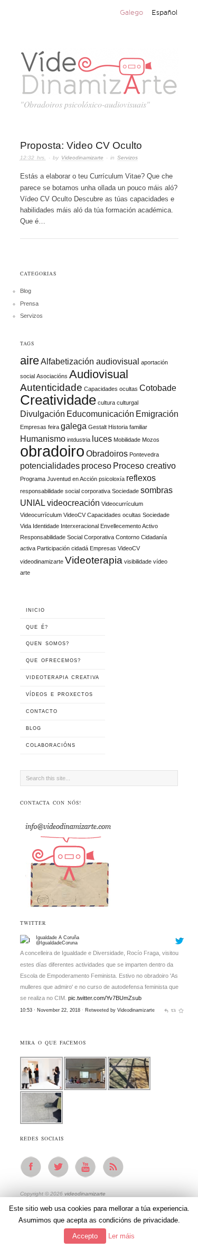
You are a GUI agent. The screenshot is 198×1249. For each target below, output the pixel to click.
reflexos (141, 478)
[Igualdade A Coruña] (26, 941)
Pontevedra (144, 454)
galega (74, 426)
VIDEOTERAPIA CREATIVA (62, 677)
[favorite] (181, 1010)
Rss (116, 1166)
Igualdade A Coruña (57, 937)
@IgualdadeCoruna (57, 942)
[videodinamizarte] (99, 70)
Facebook (34, 1166)
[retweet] (173, 1010)
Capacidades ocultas (111, 389)
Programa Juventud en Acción (58, 479)
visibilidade (138, 561)
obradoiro (52, 451)
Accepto (85, 1236)
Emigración (157, 413)
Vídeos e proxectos (59, 694)
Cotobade (157, 387)
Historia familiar (127, 427)
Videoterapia (93, 560)
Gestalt (97, 427)
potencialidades (50, 465)
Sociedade (125, 491)
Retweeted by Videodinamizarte (120, 1010)
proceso (96, 465)
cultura (106, 402)
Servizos (127, 157)
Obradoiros (107, 453)
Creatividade (58, 400)
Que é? (37, 627)
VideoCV (129, 548)
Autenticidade (51, 387)
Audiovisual (98, 374)
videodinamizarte (41, 561)
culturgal (127, 402)
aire (29, 360)
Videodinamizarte (82, 157)
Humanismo (42, 438)
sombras (156, 490)
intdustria (78, 439)
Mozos (150, 439)
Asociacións (52, 376)
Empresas (33, 427)
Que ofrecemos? (53, 660)
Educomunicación (100, 413)
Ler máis (121, 1236)
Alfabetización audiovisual (90, 361)
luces (102, 438)
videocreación (73, 502)
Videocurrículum (122, 504)
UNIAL (32, 502)
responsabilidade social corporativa (65, 491)
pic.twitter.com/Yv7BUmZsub (105, 998)
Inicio (35, 610)
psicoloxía (112, 479)
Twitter (61, 1166)
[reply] (166, 1010)
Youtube (88, 1166)
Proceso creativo (144, 465)
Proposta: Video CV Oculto (81, 145)
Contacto (42, 711)
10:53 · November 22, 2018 (50, 1010)
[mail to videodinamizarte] (67, 861)
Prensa (29, 303)
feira (53, 427)
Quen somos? (47, 643)
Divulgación (42, 413)
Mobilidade (127, 439)
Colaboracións (51, 745)
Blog (25, 291)
